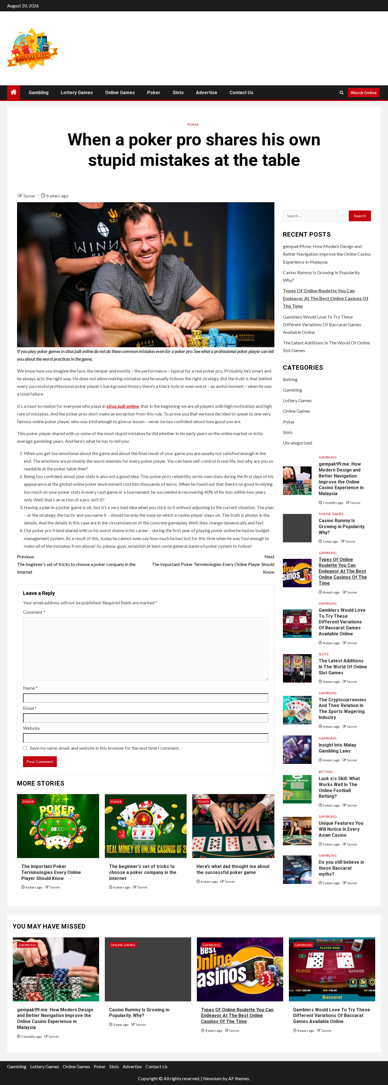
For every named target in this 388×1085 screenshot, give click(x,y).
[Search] (341, 92)
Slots (178, 92)
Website (31, 728)
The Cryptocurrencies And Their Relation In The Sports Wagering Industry (342, 708)
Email (30, 708)
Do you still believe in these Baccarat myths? (341, 868)
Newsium (212, 1078)
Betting (290, 379)
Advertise (206, 92)
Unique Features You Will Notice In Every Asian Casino (341, 829)
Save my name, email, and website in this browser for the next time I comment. (105, 748)
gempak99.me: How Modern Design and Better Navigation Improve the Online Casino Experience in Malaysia (327, 253)
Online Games (120, 92)
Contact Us (241, 92)
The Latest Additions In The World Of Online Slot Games (343, 666)
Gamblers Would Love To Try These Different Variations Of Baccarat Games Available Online (322, 324)
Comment (34, 612)
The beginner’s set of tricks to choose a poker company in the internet (76, 564)
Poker (153, 92)
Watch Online (364, 92)
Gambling (39, 92)
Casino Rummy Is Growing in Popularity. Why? (342, 526)
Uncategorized (297, 442)
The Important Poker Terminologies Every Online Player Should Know (213, 564)
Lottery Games (77, 92)
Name (30, 688)
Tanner (29, 195)
